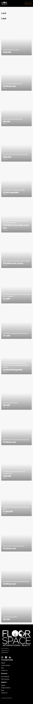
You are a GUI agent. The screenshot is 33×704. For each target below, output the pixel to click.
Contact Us (4, 670)
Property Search (5, 665)
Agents (3, 663)
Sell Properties (5, 679)
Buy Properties (5, 676)
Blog (2, 668)
